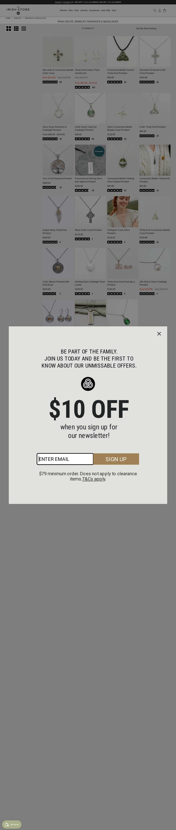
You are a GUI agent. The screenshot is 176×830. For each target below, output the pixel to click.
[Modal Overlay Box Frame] (88, 415)
